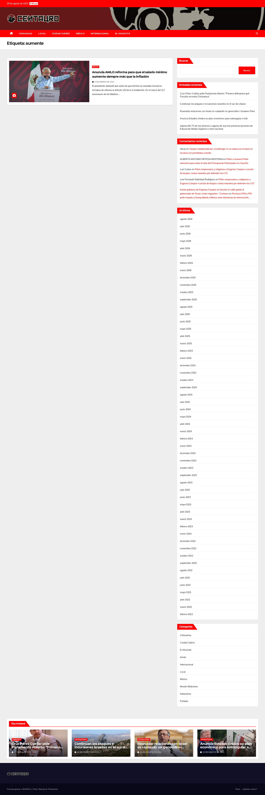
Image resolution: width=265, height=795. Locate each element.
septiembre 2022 (188, 563)
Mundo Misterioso (189, 686)
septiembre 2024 (188, 387)
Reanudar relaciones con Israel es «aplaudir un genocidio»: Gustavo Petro (217, 111)
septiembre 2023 (188, 475)
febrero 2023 (186, 526)
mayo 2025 (185, 329)
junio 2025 (185, 321)
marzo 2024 (186, 431)
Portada (184, 701)
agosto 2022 (186, 570)
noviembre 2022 (188, 548)
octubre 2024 (186, 380)
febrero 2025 (186, 351)
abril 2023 (185, 512)
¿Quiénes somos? (249, 789)
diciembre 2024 (188, 365)
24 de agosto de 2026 (88, 752)
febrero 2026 (186, 263)
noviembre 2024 (188, 373)
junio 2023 (185, 497)
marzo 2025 (186, 343)
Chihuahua (25, 33)
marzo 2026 (186, 256)
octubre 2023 (186, 468)
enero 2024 (185, 446)
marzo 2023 (186, 519)
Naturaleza (185, 694)
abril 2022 (185, 599)
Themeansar (53, 789)
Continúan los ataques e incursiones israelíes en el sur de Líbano (213, 104)
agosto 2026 (186, 219)
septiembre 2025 (188, 299)
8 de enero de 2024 (104, 82)
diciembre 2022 (188, 541)
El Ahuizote (122, 33)
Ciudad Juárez (61, 33)
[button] (257, 33)
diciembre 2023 (188, 453)
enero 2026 (185, 270)
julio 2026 (185, 226)
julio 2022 (185, 578)
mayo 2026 (185, 241)
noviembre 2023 (188, 460)
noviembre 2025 (188, 285)
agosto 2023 (186, 482)
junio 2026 (185, 234)
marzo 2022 (186, 607)
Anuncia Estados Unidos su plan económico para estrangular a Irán (214, 118)
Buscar (183, 60)
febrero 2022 (186, 614)
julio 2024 (185, 402)
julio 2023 (185, 490)
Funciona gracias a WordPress (19, 789)
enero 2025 (185, 358)
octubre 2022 (186, 556)
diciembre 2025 (188, 277)
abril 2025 (185, 336)
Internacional (100, 33)
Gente (183, 657)
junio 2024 (185, 409)
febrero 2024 (186, 438)
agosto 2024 (186, 395)
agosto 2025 (186, 307)
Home (237, 789)
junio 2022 (185, 585)
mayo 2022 (185, 592)
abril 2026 (185, 248)
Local (42, 33)
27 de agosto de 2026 (25, 752)
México (80, 33)
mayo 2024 (185, 417)
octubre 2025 (186, 292)
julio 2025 (185, 314)
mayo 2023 (185, 504)
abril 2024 (185, 424)
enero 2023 (185, 534)
